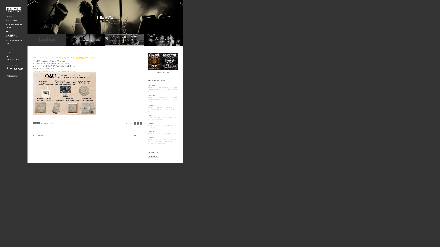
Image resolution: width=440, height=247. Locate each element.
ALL (47, 40)
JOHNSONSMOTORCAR (163, 40)
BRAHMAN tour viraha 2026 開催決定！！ (162, 133)
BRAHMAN (9, 53)
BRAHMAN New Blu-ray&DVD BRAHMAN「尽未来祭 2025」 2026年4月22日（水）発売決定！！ (162, 99)
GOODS (9, 31)
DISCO (9, 27)
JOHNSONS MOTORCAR (12, 59)
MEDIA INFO (12, 20)
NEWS (9, 16)
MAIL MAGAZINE (14, 40)
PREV (40, 135)
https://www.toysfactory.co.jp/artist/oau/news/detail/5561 (54, 71)
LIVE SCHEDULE (14, 24)
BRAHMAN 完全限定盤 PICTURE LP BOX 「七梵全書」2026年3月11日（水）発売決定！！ (162, 109)
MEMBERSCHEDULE (11, 36)
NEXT (135, 135)
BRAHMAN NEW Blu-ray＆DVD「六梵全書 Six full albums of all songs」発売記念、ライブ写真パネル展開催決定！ (162, 141)
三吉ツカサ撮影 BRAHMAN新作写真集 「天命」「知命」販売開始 (162, 118)
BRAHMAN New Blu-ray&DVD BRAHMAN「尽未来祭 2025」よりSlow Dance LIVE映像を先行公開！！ (162, 89)
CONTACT (10, 43)
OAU (7, 56)
